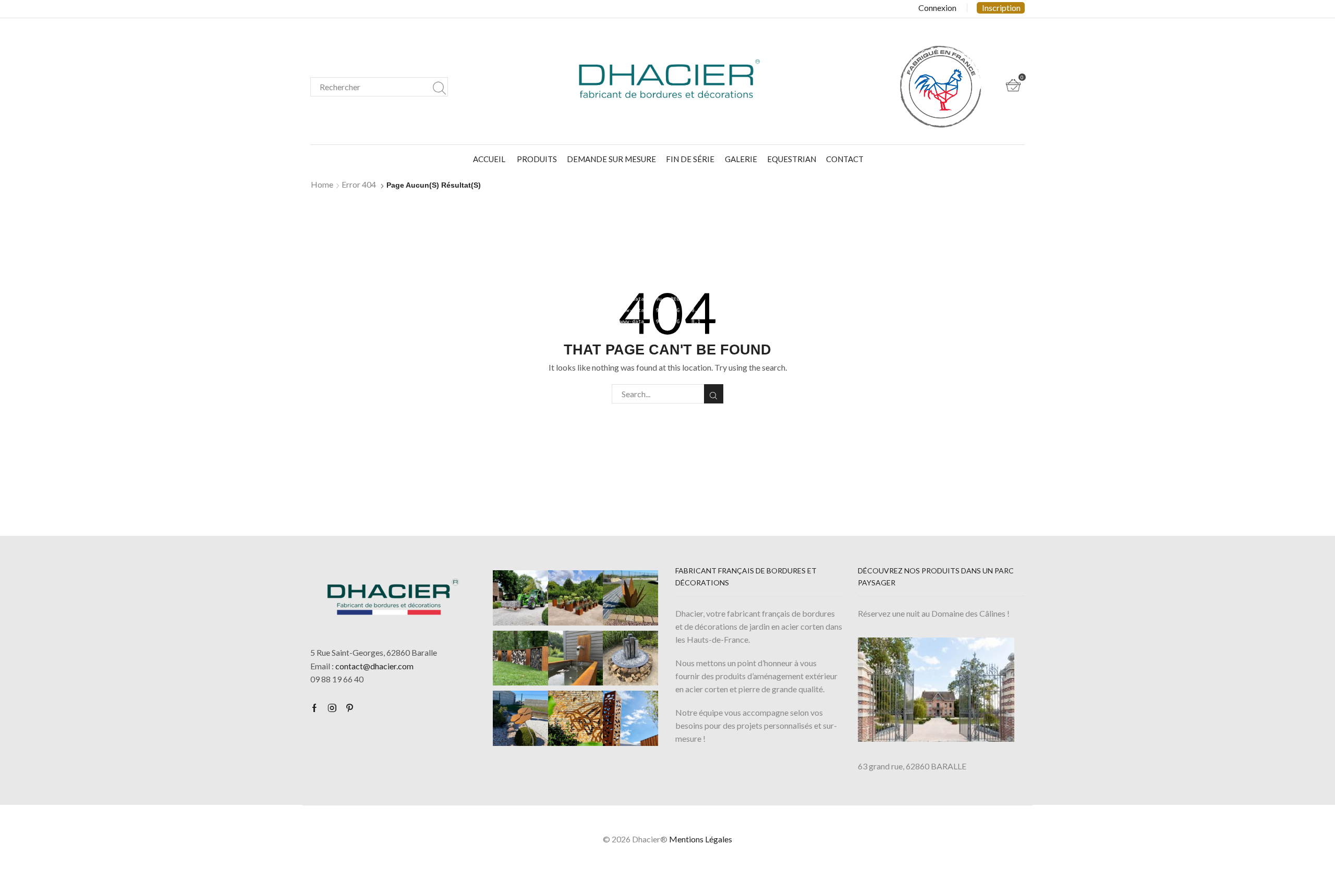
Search (439, 86)
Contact (845, 159)
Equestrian (791, 159)
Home (322, 184)
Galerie (741, 159)
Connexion (937, 8)
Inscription (1001, 8)
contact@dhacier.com (374, 666)
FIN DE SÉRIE (690, 159)
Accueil (489, 159)
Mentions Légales (700, 839)
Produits (537, 159)
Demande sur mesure (611, 159)
